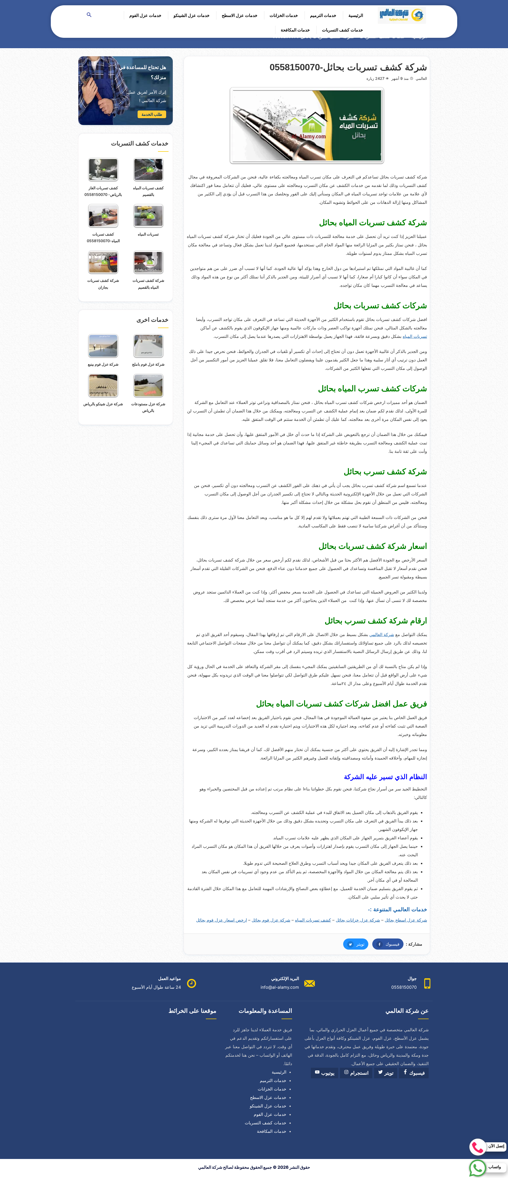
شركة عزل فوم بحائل (271, 920)
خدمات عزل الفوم (145, 15)
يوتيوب (327, 1073)
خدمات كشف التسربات (342, 30)
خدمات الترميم (323, 15)
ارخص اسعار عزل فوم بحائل (221, 920)
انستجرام (359, 1073)
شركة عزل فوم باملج (148, 364)
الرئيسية (355, 15)
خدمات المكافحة (295, 30)
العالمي (421, 78)
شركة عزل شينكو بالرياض (103, 404)
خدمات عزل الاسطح (239, 15)
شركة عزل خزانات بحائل (358, 920)
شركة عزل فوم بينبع (103, 364)
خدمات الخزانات (284, 15)
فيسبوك (386, 944)
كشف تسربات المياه (313, 920)
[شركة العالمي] (402, 15)
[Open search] (89, 15)
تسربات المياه (415, 336)
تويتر (353, 944)
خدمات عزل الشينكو (192, 15)
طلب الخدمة (152, 114)
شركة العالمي (381, 634)
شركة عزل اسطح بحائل (406, 920)
